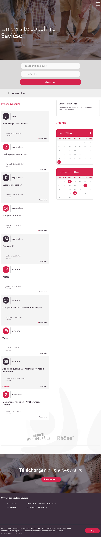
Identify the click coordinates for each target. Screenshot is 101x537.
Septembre (69, 172)
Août (65, 133)
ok (92, 531)
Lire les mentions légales (13, 533)
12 (85, 185)
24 (75, 193)
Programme (50, 479)
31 (59, 162)
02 (70, 181)
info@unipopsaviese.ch (37, 507)
